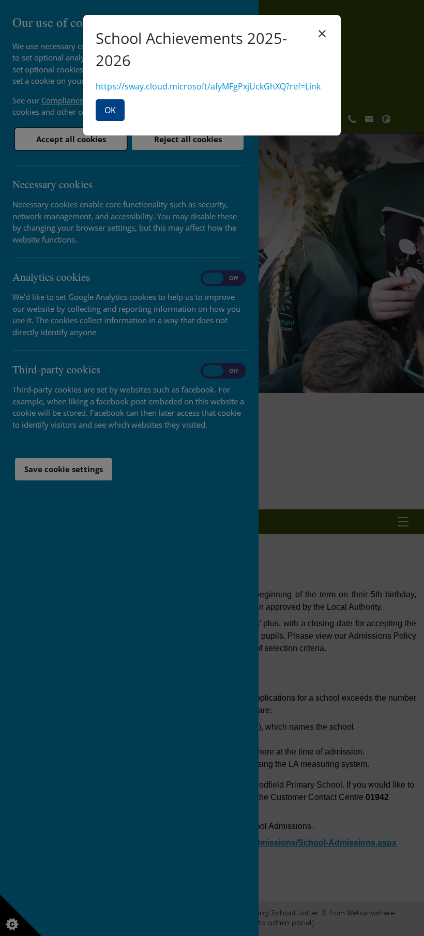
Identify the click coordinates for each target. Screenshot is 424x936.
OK (110, 110)
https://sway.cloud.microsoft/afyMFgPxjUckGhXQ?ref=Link (208, 86)
